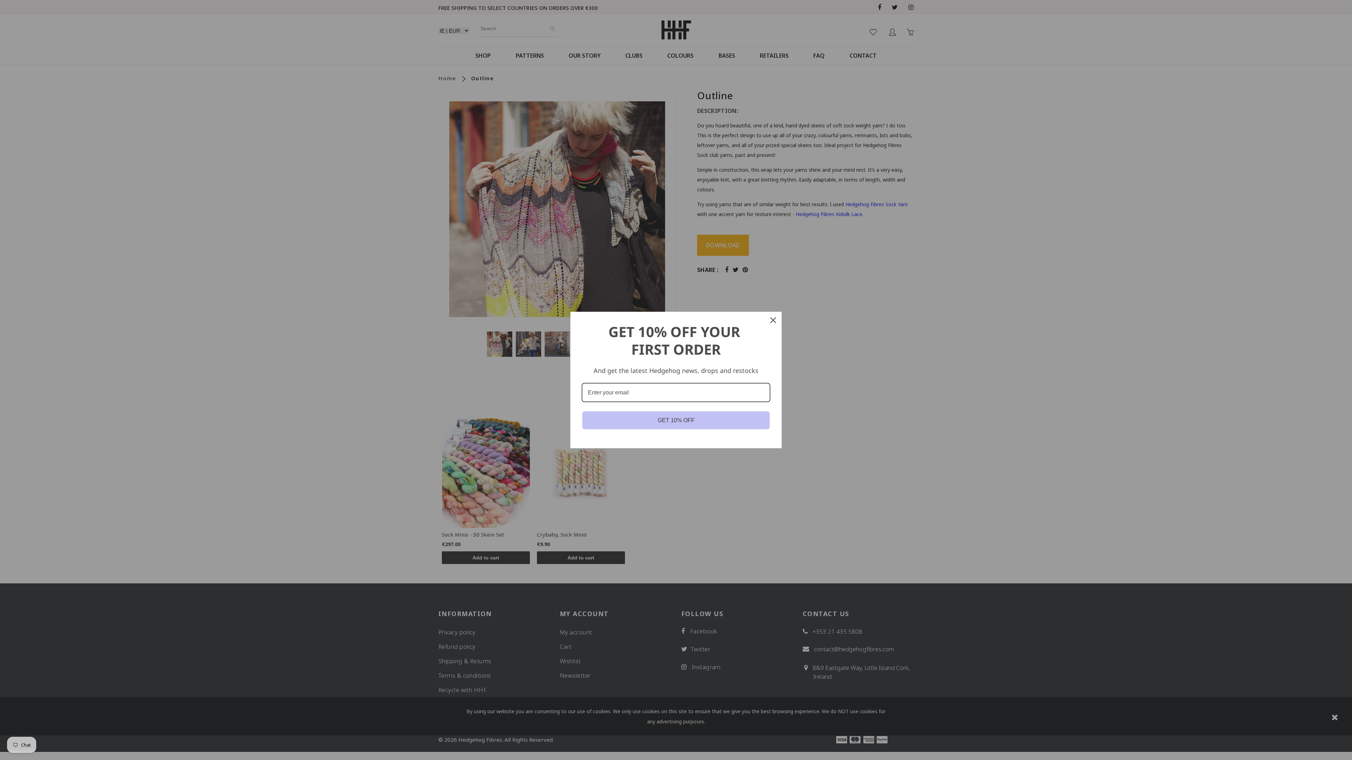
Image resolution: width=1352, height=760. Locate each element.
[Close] (773, 320)
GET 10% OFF (676, 420)
